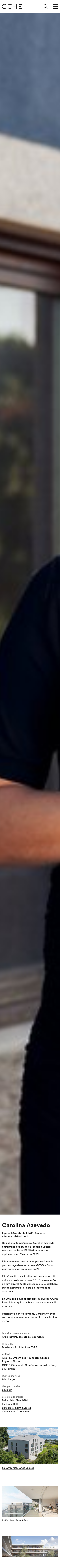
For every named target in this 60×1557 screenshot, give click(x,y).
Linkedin (7, 1389)
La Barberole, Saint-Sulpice (18, 1467)
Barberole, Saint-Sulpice (16, 1407)
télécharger (9, 1379)
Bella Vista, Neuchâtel (15, 1400)
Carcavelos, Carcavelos (16, 1411)
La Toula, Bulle (10, 1404)
